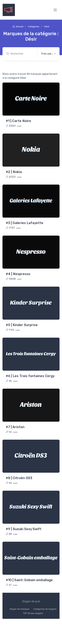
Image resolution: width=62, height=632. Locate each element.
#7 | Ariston (15, 427)
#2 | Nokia (14, 172)
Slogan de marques (19, 609)
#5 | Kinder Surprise (22, 325)
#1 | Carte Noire (18, 121)
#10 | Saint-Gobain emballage (29, 580)
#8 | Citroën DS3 (19, 478)
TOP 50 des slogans (33, 613)
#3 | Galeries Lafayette (24, 223)
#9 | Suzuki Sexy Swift (23, 529)
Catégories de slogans (45, 609)
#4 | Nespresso (18, 274)
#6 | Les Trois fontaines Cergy (30, 376)
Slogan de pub (31, 601)
